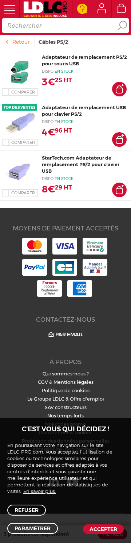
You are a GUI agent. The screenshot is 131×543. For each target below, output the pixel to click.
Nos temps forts (65, 415)
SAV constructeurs (66, 407)
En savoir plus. (39, 491)
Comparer (23, 92)
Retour (20, 42)
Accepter (103, 529)
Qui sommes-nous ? (66, 373)
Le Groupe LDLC (45, 399)
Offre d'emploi (87, 399)
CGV (43, 382)
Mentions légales (73, 382)
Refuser (27, 510)
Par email (69, 334)
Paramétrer (33, 528)
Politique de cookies (66, 390)
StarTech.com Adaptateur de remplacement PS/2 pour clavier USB (80, 164)
